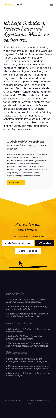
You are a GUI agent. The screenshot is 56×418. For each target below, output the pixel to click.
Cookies (28, 403)
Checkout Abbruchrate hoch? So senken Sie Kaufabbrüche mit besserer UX (27, 315)
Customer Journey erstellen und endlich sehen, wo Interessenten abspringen (26, 300)
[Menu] (51, 4)
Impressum (31, 400)
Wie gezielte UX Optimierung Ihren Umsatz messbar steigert (28, 330)
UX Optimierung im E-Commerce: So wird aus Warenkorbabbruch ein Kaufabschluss (27, 344)
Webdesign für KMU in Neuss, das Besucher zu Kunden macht (24, 337)
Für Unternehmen (19, 323)
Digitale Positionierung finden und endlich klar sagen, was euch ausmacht (26, 145)
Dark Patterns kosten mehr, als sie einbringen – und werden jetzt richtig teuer (27, 360)
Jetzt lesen (17, 183)
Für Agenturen (16, 353)
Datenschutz (43, 400)
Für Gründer (15, 293)
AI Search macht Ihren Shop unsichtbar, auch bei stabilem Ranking (26, 307)
